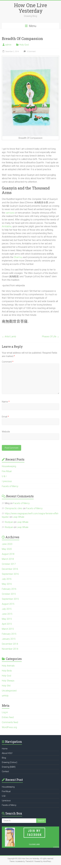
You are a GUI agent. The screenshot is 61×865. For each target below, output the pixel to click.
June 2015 (7, 614)
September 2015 (10, 599)
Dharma (18, 257)
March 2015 (8, 629)
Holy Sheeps (8, 680)
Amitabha (6, 226)
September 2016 (10, 574)
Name (6, 401)
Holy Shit (6, 685)
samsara (10, 212)
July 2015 (6, 609)
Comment (7, 361)
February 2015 (9, 634)
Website (6, 431)
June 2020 (7, 544)
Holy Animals (8, 665)
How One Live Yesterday (30, 8)
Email (5, 416)
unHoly (5, 695)
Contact (5, 771)
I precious (7, 481)
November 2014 (10, 649)
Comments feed (10, 722)
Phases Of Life (50, 336)
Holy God (24, 44)
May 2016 (7, 584)
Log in (5, 712)
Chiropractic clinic (13, 508)
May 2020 (7, 549)
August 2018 (8, 554)
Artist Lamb (9, 336)
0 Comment (31, 51)
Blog (4, 758)
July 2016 (6, 579)
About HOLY (7, 753)
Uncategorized (9, 690)
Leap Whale (18, 517)
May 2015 (7, 619)
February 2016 (9, 589)
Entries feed (8, 717)
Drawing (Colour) (9, 762)
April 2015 (7, 624)
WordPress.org (9, 727)
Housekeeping (9, 466)
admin (8, 44)
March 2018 (8, 559)
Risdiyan (9, 522)
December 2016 (10, 569)
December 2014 (10, 644)
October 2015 (9, 594)
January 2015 (8, 639)
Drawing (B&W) (8, 767)
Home (4, 748)
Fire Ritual (6, 471)
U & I (4, 476)
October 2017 (9, 564)
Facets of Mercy (10, 486)
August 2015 (8, 604)
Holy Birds (7, 670)
